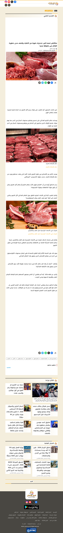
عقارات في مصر (53, 520)
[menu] (9, 5)
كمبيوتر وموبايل (12, 515)
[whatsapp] (39, 82)
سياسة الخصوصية (32, 524)
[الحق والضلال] (55, 10)
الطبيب (8, 358)
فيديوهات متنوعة (24, 512)
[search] (6, 5)
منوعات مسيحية (53, 515)
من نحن (39, 524)
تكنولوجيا (22, 518)
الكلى (14, 358)
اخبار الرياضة (45, 515)
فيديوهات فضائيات (42, 518)
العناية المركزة (44, 358)
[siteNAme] (53, 3)
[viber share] (42, 82)
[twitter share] (48, 82)
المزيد (31, 481)
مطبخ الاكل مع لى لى (31, 518)
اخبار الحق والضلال (53, 518)
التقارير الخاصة (41, 512)
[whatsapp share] (45, 82)
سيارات (17, 518)
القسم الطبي (48, 10)
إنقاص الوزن (36, 358)
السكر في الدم (53, 358)
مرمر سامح (53, 48)
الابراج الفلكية (45, 520)
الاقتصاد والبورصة (21, 515)
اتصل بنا (24, 524)
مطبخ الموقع (38, 515)
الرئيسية (55, 512)
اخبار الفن (16, 512)
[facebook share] (52, 82)
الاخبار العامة (48, 512)
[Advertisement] (31, 29)
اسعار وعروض (11, 518)
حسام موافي (20, 358)
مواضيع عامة (30, 515)
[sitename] (31, 494)
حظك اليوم (37, 520)
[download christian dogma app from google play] (31, 507)
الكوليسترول (28, 358)
